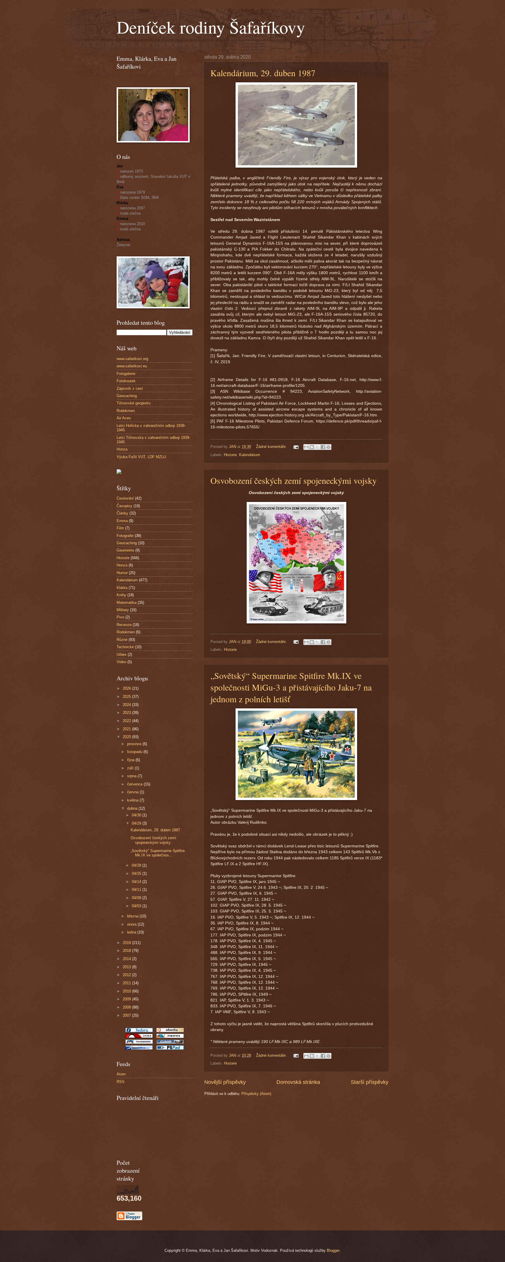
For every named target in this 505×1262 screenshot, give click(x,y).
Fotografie (125, 535)
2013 (127, 967)
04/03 (137, 906)
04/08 (137, 898)
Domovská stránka (298, 1082)
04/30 (137, 815)
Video (121, 662)
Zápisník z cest (130, 388)
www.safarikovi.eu (132, 366)
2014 (127, 959)
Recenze (124, 625)
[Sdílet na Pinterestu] (328, 447)
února (132, 924)
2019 (127, 943)
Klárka (122, 587)
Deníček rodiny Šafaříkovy (211, 27)
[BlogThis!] (312, 447)
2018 (127, 950)
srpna (132, 776)
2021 (127, 729)
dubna (133, 808)
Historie (230, 455)
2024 (127, 705)
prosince (135, 744)
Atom (121, 1074)
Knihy (121, 595)
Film (120, 528)
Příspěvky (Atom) (256, 1093)
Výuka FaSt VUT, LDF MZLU (141, 457)
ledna (132, 932)
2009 (127, 999)
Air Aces (124, 418)
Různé (122, 639)
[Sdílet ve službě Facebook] (323, 447)
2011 (127, 983)
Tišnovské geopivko (134, 403)
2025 (127, 696)
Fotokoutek (126, 381)
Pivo (120, 617)
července (135, 784)
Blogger (333, 1250)
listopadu (135, 752)
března (133, 916)
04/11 (137, 889)
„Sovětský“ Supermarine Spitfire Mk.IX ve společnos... (158, 853)
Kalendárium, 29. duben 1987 (262, 73)
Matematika (126, 602)
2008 (127, 1007)
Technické (125, 647)
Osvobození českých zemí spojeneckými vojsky (293, 480)
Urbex (122, 654)
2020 (127, 737)
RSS (120, 1082)
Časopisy (124, 506)
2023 (127, 712)
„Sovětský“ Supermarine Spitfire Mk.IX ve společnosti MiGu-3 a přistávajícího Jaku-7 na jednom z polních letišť (291, 687)
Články (122, 513)
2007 (127, 1015)
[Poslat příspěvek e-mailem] (296, 446)
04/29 (137, 823)
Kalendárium (249, 455)
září (131, 768)
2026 (127, 688)
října (131, 760)
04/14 (137, 881)
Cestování (125, 498)
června (133, 792)
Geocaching (127, 396)
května (133, 800)
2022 (127, 721)
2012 (127, 975)
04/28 (137, 865)
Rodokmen (126, 411)
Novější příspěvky (225, 1082)
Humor (122, 573)
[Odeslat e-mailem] (306, 447)
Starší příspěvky (369, 1082)
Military (123, 610)
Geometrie (125, 550)
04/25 (137, 873)
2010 (127, 991)
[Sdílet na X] (317, 447)
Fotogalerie (126, 373)
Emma (122, 521)
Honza (122, 449)
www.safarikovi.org (132, 359)
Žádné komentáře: (272, 446)
